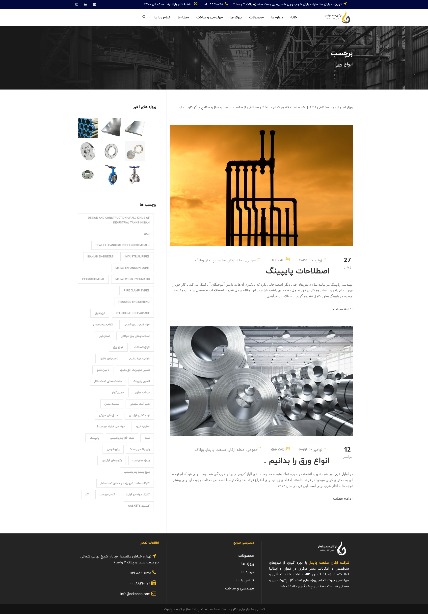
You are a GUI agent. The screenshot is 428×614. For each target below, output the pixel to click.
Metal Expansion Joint (132, 268)
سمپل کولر (118, 392)
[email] (94, 4)
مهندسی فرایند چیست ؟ (111, 426)
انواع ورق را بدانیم (139, 358)
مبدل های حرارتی (108, 415)
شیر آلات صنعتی (140, 403)
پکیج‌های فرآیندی (112, 460)
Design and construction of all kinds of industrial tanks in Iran (119, 220)
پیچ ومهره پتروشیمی (137, 471)
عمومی (251, 260)
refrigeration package (133, 313)
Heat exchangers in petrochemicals (123, 245)
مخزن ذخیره (143, 426)
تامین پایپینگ (141, 381)
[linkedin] (85, 4)
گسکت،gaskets (139, 505)
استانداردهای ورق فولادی (135, 336)
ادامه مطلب (343, 309)
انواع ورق (118, 347)
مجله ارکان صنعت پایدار (225, 260)
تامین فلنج (103, 370)
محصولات (256, 17)
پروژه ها (236, 17)
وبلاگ (199, 260)
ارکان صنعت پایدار (103, 324)
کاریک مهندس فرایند (138, 494)
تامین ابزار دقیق (109, 358)
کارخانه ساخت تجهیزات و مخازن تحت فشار (125, 483)
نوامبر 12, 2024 (310, 449)
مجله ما (183, 17)
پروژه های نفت (141, 460)
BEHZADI (278, 260)
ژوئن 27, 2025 (310, 260)
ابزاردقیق (100, 313)
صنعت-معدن (112, 403)
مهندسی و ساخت (209, 17)
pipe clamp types (137, 290)
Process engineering (134, 302)
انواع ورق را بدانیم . (297, 460)
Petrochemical (93, 279)
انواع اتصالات (142, 347)
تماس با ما (162, 17)
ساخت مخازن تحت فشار (108, 381)
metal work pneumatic (132, 279)
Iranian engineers (100, 256)
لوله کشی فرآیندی (139, 415)
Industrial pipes (137, 256)
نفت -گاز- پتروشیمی (122, 437)
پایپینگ (94, 437)
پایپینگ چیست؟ (140, 449)
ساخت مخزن (142, 392)
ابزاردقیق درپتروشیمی (137, 324)
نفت (147, 437)
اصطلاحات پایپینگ (298, 270)
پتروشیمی (113, 449)
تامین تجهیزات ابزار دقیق (135, 370)
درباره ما (277, 17)
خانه (294, 17)
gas (147, 234)
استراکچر (104, 336)
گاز (87, 494)
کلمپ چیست (107, 494)
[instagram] (76, 4)
